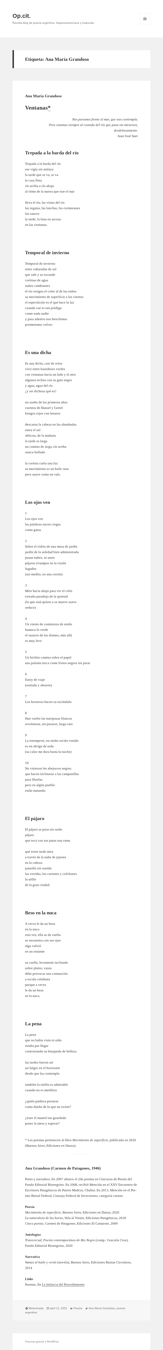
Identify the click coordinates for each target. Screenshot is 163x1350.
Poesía (78, 1308)
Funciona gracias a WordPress (42, 1341)
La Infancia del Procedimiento (63, 1284)
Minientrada (36, 1308)
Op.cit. (22, 16)
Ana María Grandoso (43, 96)
